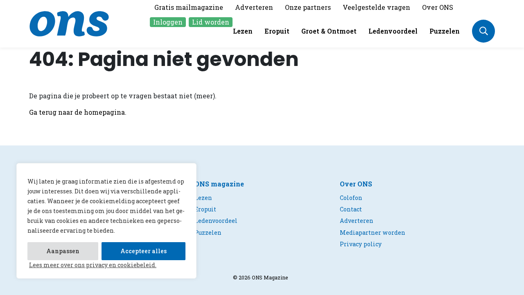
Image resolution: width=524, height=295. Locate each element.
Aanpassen (62, 251)
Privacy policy (361, 244)
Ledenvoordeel (393, 31)
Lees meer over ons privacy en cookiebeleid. (92, 265)
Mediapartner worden (372, 232)
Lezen (243, 31)
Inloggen (168, 22)
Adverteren (254, 7)
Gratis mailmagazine (188, 7)
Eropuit (276, 31)
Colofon (351, 198)
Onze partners (308, 7)
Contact (351, 209)
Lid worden (210, 22)
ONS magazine (219, 183)
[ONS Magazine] (69, 22)
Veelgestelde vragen (376, 7)
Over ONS (437, 7)
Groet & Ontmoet (329, 31)
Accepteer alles (143, 251)
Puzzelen (444, 31)
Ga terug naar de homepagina (77, 112)
